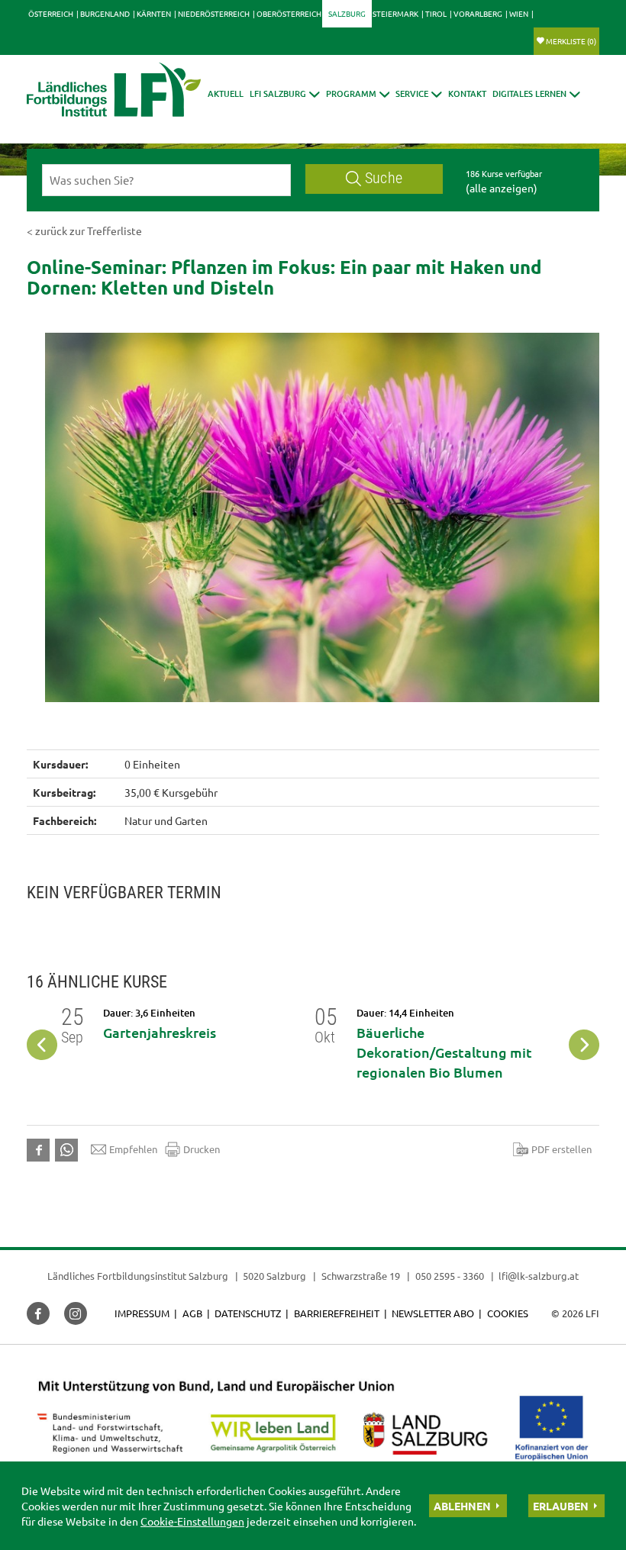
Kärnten (154, 13)
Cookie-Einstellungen (192, 1521)
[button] (284, 93)
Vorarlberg (477, 13)
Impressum (142, 1313)
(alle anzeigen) (501, 188)
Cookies (507, 1313)
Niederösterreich (214, 13)
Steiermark (395, 13)
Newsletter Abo (433, 1313)
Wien (518, 13)
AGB (192, 1313)
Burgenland (105, 13)
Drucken (201, 1148)
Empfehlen (133, 1148)
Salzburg (347, 13)
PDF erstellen (561, 1148)
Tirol (436, 13)
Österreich (50, 13)
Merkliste (571, 41)
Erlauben (561, 1506)
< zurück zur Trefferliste (84, 230)
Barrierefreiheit (336, 1313)
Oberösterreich (289, 13)
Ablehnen (462, 1506)
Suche (383, 178)
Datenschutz (248, 1313)
